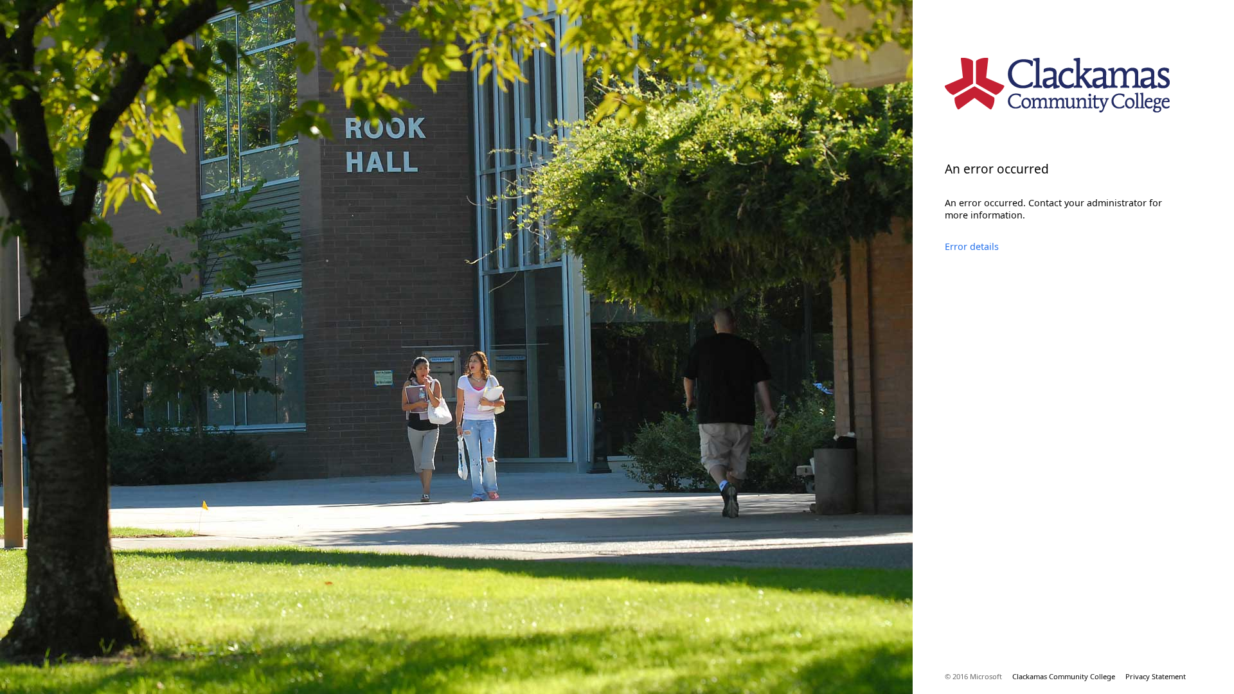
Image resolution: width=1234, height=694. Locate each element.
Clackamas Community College (1063, 676)
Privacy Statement (1155, 676)
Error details (972, 246)
